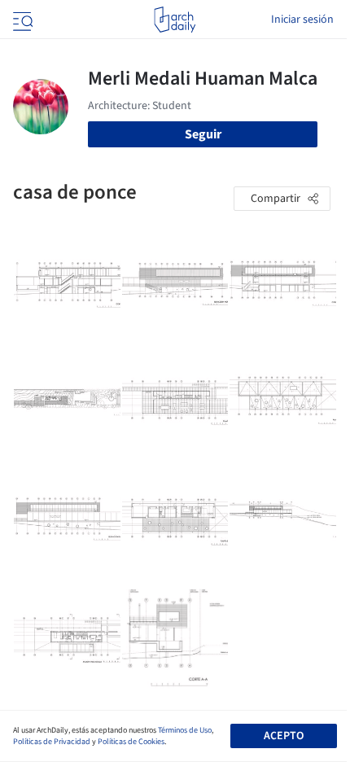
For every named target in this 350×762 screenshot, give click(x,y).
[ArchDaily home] (174, 20)
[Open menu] (21, 19)
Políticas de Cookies (131, 741)
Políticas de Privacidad (51, 741)
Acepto (284, 736)
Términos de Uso (185, 730)
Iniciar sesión (302, 19)
